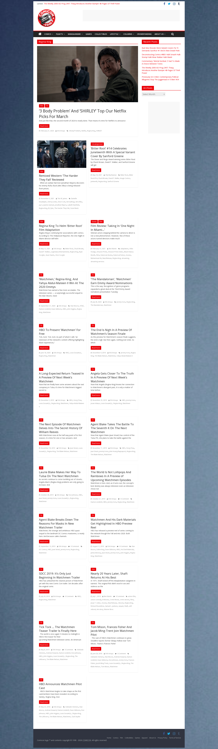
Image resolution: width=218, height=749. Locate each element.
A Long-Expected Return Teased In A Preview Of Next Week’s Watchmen (61, 377)
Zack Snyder (76, 717)
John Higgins (71, 309)
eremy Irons (123, 660)
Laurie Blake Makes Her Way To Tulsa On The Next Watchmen (59, 474)
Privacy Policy (162, 738)
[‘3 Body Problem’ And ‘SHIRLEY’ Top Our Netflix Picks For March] (87, 47)
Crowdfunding (144, 34)
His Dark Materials (127, 549)
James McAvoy (96, 553)
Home (109, 738)
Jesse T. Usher (96, 603)
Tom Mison (105, 667)
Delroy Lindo (52, 202)
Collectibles (101, 34)
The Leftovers (44, 717)
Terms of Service (175, 738)
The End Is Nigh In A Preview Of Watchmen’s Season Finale (111, 332)
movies (128, 255)
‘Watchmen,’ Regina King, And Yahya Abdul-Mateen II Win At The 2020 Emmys (61, 283)
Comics (47, 34)
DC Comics (43, 549)
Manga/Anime (74, 34)
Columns (127, 34)
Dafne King (100, 549)
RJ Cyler (50, 208)
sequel (121, 606)
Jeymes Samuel (48, 205)
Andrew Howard (52, 653)
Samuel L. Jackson (111, 606)
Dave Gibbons (56, 309)
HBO (64, 309)
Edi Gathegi (70, 202)
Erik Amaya (61, 131)
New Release (107, 258)
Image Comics (125, 178)
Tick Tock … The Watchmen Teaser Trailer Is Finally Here (57, 629)
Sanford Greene (113, 181)
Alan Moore (74, 306)
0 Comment (124, 499)
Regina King (91, 131)
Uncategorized (97, 144)
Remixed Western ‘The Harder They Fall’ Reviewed (58, 177)
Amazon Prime (102, 252)
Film (41, 106)
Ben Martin (113, 249)
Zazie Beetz (74, 208)
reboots (121, 603)
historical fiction (119, 255)
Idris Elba (79, 202)
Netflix (83, 131)
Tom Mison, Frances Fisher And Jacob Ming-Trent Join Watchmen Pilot (112, 631)
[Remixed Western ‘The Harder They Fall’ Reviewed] (61, 142)
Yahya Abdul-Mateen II (125, 356)
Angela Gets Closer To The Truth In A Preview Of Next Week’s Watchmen (112, 377)
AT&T (82, 306)
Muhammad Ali (96, 258)
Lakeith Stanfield (73, 205)
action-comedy (96, 600)
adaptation (124, 249)
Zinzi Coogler (60, 255)
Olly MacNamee (111, 175)
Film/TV (59, 34)
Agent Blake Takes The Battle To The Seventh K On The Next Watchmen (112, 428)
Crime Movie (114, 600)
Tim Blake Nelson (101, 356)
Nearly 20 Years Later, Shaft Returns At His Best (109, 575)
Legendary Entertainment (60, 252)
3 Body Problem (74, 131)
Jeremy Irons (121, 302)
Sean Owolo (50, 255)
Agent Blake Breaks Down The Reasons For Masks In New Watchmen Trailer (58, 523)
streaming (125, 258)
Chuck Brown (103, 178)
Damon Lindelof (44, 309)
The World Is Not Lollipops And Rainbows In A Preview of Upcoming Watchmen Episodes (111, 476)
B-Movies (105, 600)
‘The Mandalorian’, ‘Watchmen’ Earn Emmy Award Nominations (111, 281)
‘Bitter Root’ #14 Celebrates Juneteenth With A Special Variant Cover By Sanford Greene (113, 152)
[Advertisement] (131, 15)
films (98, 255)
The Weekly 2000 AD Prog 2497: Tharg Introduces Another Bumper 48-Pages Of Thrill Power (82, 3)
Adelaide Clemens (97, 657)
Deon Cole (61, 202)
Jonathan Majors (61, 205)
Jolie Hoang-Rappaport (117, 451)
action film (131, 596)
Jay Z (40, 205)
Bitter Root (124, 175)
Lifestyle (114, 34)
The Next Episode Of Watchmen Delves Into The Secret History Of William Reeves (60, 428)
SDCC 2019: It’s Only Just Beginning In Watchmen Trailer (59, 575)
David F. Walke (114, 178)
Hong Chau (77, 400)
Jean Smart (74, 448)
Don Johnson (73, 495)
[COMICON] (46, 10)
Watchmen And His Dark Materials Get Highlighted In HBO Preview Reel (113, 523)
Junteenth (94, 181)
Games (89, 34)
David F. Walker (44, 252)
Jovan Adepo (95, 403)
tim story (100, 609)
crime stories (124, 600)
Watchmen (47, 312)
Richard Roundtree (97, 606)
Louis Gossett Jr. (75, 353)
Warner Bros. (109, 609)
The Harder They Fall (61, 208)
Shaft (126, 606)
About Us (159, 34)
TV (47, 106)
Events (94, 222)
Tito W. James (62, 198)
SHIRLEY (99, 131)
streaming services (97, 261)
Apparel (144, 738)
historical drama (106, 255)
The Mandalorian (97, 305)
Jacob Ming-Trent (102, 663)
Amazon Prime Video (115, 252)
